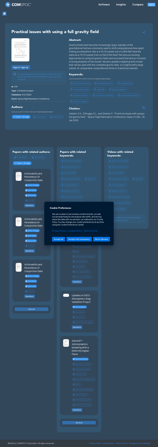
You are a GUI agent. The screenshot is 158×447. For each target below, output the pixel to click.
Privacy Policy (59, 230)
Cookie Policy (75, 230)
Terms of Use (90, 230)
